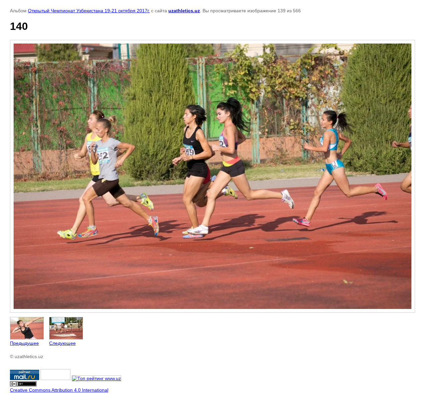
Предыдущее (24, 343)
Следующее (62, 343)
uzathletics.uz (184, 10)
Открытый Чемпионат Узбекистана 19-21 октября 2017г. (89, 10)
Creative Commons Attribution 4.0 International (59, 390)
